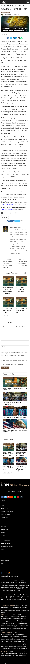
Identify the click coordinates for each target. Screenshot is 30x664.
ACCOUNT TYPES (5, 508)
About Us (3, 558)
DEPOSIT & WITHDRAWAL (7, 511)
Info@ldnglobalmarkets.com (15, 491)
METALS (3, 524)
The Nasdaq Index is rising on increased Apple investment (8, 264)
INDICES (3, 533)
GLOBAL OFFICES (5, 561)
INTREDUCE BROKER (5, 544)
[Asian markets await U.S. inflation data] (15, 411)
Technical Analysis (5, 12)
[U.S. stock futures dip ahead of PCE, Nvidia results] (15, 396)
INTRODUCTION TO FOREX (7, 547)
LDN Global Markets (19, 663)
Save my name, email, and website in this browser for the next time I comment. (14, 354)
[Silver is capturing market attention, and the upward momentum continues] (8, 281)
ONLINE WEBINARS (5, 514)
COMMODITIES (4, 530)
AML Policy (11, 575)
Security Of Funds (5, 576)
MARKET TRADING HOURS (7, 541)
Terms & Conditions (19, 575)
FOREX (2, 521)
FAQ (2, 564)
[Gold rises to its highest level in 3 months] (8, 302)
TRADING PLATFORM (6, 517)
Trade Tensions (4, 215)
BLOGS (2, 550)
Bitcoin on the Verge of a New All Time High (22, 263)
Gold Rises (13, 213)
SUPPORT (3, 555)
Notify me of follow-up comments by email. (15, 361)
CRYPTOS (3, 527)
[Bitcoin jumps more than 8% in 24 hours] (21, 302)
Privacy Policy (4, 575)
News (4, 392)
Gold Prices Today (7, 213)
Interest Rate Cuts (20, 213)
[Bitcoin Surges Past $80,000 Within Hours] (21, 281)
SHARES (3, 536)
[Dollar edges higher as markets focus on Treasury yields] (15, 424)
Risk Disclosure (14, 576)
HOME (2, 505)
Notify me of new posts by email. (13, 364)
